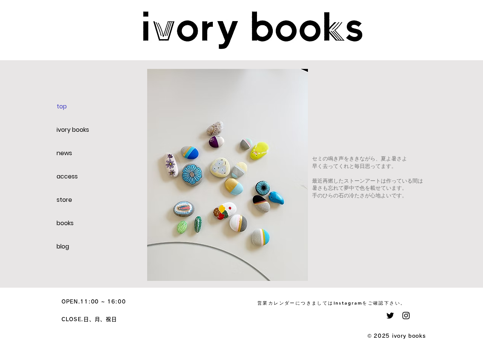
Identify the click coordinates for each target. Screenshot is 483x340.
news (64, 153)
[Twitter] (390, 315)
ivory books (73, 129)
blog (63, 246)
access (67, 176)
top (62, 106)
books (65, 223)
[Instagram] (406, 315)
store (64, 199)
